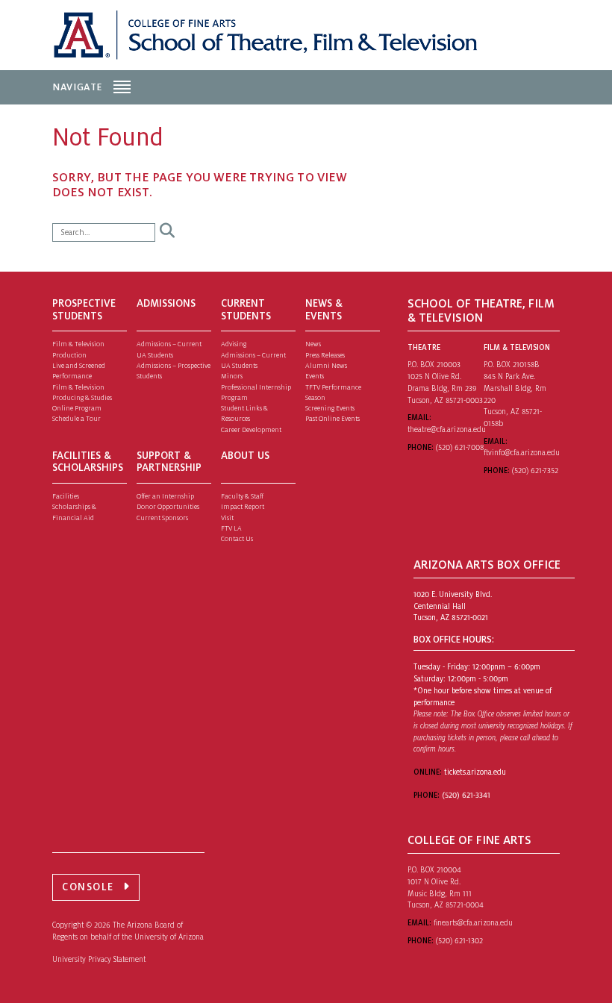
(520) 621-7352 (535, 470)
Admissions (166, 303)
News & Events (324, 310)
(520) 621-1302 (459, 941)
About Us (245, 455)
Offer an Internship (165, 496)
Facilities (65, 496)
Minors (232, 376)
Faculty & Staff (242, 496)
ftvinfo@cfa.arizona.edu (522, 453)
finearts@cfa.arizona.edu (473, 923)
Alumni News (326, 365)
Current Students (246, 310)
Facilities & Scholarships (87, 462)
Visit (227, 518)
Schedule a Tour (76, 418)
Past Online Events (332, 418)
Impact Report (242, 506)
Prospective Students (84, 310)
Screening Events (330, 408)
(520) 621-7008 (460, 447)
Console (88, 887)
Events (314, 376)
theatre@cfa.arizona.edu (447, 429)
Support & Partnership (169, 462)
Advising (233, 344)
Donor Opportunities (168, 506)
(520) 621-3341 (466, 795)
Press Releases (325, 355)
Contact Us (237, 539)
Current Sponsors (162, 518)
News (313, 344)
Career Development (251, 430)
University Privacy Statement (99, 959)
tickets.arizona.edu (475, 772)
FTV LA (231, 528)
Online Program (77, 408)
